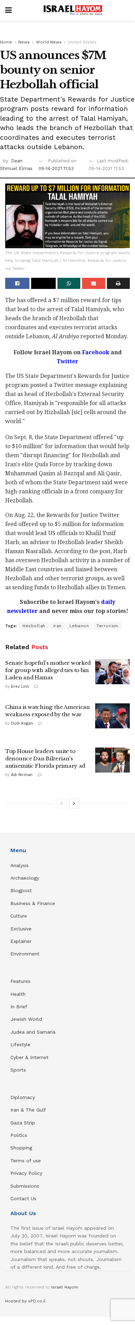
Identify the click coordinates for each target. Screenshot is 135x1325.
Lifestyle (20, 1044)
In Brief (18, 1006)
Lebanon (79, 625)
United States (82, 42)
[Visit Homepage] (72, 10)
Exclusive (21, 928)
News (24, 42)
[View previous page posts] (61, 803)
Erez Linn (20, 686)
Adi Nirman (22, 775)
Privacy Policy (26, 1173)
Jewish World (26, 1019)
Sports (18, 1070)
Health (18, 994)
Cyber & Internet (29, 1057)
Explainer (21, 941)
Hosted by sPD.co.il (25, 1301)
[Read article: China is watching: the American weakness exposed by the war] (112, 715)
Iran (57, 625)
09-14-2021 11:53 (56, 168)
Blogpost (21, 890)
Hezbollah (33, 625)
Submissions (24, 1186)
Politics (18, 1135)
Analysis (20, 865)
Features (20, 981)
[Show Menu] (8, 10)
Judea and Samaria (32, 1032)
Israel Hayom (64, 1287)
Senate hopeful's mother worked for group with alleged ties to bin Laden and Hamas (48, 670)
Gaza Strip (22, 1122)
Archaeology (24, 878)
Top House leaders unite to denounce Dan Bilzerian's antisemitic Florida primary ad (45, 758)
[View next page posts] (74, 803)
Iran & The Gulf (28, 1110)
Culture (18, 916)
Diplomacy (23, 1097)
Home (6, 42)
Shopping (21, 1147)
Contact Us (23, 1198)
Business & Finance (32, 903)
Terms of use (25, 1160)
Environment (24, 953)
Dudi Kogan (22, 723)
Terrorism (107, 625)
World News (49, 42)
